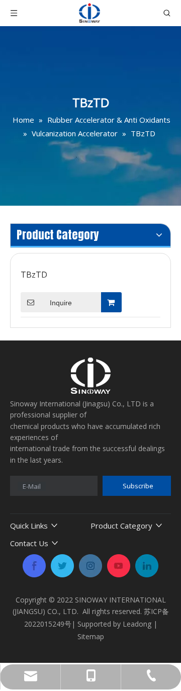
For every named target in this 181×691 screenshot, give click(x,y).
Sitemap (90, 636)
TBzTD (34, 274)
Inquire (61, 303)
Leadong (137, 624)
